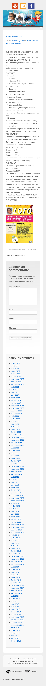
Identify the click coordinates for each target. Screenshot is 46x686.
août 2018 (15, 567)
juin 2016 (15, 633)
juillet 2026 (15, 363)
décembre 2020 (17, 495)
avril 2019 (15, 546)
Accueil (8, 36)
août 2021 (15, 477)
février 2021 (16, 490)
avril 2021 (15, 485)
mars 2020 (15, 517)
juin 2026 (15, 366)
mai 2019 (15, 543)
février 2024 (16, 400)
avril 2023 (15, 427)
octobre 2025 (16, 382)
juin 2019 (15, 540)
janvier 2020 (16, 522)
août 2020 (15, 503)
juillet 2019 (15, 538)
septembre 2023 (17, 413)
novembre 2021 (17, 469)
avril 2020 (15, 514)
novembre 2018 (17, 559)
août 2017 (15, 596)
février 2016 (16, 641)
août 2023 (15, 416)
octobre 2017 (16, 591)
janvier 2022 (16, 464)
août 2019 (15, 535)
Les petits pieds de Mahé (16, 679)
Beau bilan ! (32, 250)
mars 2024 (15, 398)
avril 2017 (15, 607)
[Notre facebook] (31, 6)
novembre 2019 (17, 527)
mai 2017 (15, 604)
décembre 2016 (17, 617)
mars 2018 (15, 577)
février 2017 (16, 612)
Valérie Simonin (32, 41)
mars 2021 (15, 488)
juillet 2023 (15, 419)
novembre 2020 (17, 498)
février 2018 (16, 580)
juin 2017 (15, 601)
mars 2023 (15, 429)
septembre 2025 (17, 384)
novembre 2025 (17, 379)
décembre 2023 (17, 406)
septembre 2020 (17, 501)
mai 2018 (15, 572)
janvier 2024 (16, 403)
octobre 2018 (16, 562)
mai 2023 (15, 424)
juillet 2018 (15, 569)
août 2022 (15, 448)
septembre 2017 (17, 593)
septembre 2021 (17, 474)
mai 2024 (15, 392)
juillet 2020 (15, 506)
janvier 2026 (16, 376)
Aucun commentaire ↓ (13, 43)
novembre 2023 (17, 408)
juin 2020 (15, 509)
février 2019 (16, 551)
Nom (11, 309)
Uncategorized (17, 36)
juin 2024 (15, 390)
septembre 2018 (17, 564)
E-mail (11, 319)
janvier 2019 (16, 554)
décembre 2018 (17, 556)
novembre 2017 (17, 588)
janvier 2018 (16, 583)
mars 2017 (15, 609)
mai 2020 (15, 511)
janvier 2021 (16, 493)
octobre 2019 (16, 530)
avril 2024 (15, 395)
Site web (12, 328)
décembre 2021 (17, 466)
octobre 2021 (16, 472)
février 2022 (16, 461)
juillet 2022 (15, 450)
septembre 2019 (17, 532)
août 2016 (15, 628)
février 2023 (16, 432)
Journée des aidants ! (17, 250)
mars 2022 (15, 458)
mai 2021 (15, 482)
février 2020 (16, 519)
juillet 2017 (15, 599)
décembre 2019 (17, 525)
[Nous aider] (15, 6)
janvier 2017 (16, 614)
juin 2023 (15, 421)
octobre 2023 (16, 411)
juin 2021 (15, 480)
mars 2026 (15, 371)
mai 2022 (15, 456)
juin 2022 (15, 453)
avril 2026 (15, 368)
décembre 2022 (17, 437)
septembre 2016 (17, 625)
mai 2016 (15, 636)
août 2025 (15, 387)
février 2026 (16, 374)
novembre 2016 (17, 620)
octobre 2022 (16, 443)
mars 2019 (15, 548)
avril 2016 (15, 638)
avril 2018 (15, 575)
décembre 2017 (17, 585)
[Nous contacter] (23, 6)
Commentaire (14, 287)
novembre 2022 (17, 440)
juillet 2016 (15, 630)
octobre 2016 (16, 622)
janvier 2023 (16, 435)
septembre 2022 (17, 445)
